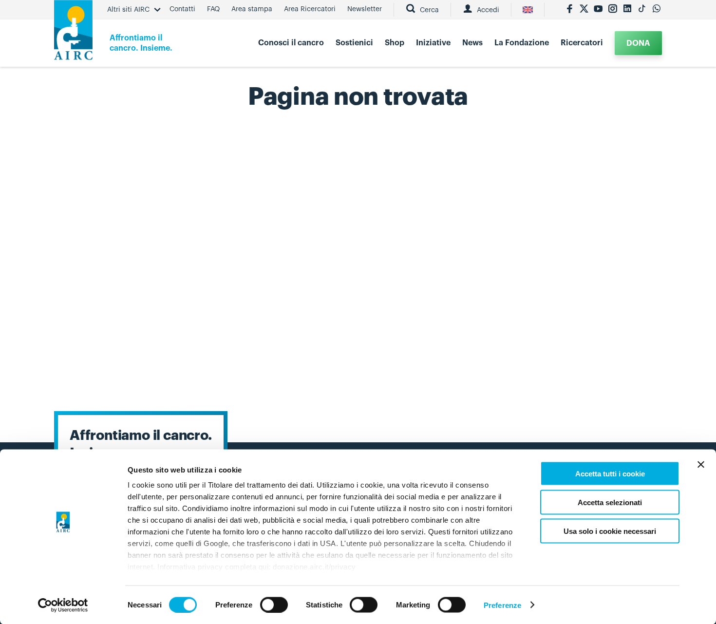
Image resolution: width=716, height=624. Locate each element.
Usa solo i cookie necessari (610, 531)
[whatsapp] (656, 9)
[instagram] (612, 9)
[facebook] (569, 9)
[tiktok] (642, 9)
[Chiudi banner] (700, 464)
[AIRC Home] (73, 33)
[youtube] (598, 9)
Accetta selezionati (610, 502)
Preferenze (502, 605)
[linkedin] (627, 9)
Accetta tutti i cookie (610, 474)
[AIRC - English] (528, 9)
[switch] (274, 604)
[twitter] (584, 9)
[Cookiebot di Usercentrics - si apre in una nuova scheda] (63, 605)
